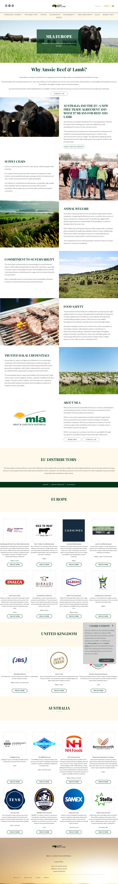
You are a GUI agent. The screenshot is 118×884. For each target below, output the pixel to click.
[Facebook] (9, 6)
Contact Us (59, 93)
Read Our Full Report (74, 146)
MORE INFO (72, 439)
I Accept (106, 660)
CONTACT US (91, 439)
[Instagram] (13, 6)
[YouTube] (6, 6)
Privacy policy (92, 643)
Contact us (98, 6)
